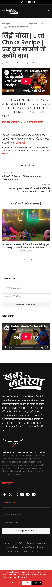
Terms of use (11, 547)
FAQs (21, 543)
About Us (9, 543)
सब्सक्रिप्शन (17, 143)
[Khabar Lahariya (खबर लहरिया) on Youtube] (22, 495)
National (19, 24)
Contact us (42, 543)
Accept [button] (27, 582)
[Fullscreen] (46, 347)
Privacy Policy (27, 547)
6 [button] (31, 259)
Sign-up (30, 543)
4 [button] (27, 259)
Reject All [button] (37, 582)
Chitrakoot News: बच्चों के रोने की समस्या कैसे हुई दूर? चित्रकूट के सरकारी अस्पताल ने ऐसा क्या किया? (26, 246)
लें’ (23, 143)
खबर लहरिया (6, 24)
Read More (16, 583)
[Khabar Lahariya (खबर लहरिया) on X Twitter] (10, 495)
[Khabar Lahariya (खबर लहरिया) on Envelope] (33, 495)
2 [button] (22, 259)
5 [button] (29, 259)
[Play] (5, 347)
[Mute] (41, 347)
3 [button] (25, 259)
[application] (26, 336)
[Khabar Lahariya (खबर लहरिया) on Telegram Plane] (28, 495)
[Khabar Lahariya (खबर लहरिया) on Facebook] (4, 495)
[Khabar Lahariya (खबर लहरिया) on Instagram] (16, 495)
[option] (26, 231)
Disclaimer (42, 547)
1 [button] (20, 259)
